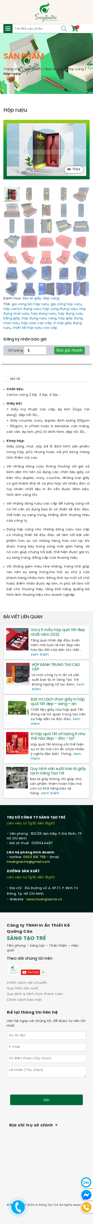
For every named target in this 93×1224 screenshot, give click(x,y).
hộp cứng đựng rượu (60, 309)
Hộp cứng (76, 69)
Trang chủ (12, 69)
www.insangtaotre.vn (44, 899)
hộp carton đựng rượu (22, 309)
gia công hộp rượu (66, 304)
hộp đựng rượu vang (39, 318)
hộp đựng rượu (43, 314)
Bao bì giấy (55, 69)
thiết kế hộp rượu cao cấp (35, 328)
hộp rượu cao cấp (36, 323)
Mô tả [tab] (15, 379)
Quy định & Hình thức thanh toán (35, 994)
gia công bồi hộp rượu (30, 304)
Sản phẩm (33, 69)
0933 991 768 (34, 857)
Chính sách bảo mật (24, 1000)
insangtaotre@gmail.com (28, 862)
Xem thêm (40, 655)
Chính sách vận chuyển (27, 983)
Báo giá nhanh (69, 350)
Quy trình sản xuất (22, 988)
